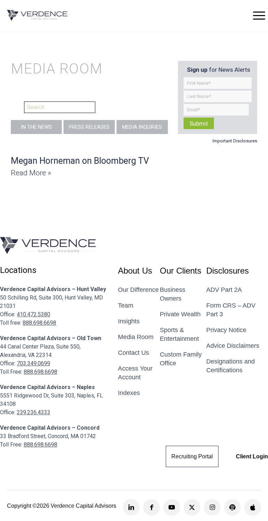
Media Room (136, 336)
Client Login (252, 456)
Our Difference (138, 289)
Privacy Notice (226, 329)
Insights (129, 321)
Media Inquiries (142, 127)
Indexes (129, 392)
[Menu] (259, 15)
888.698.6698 (39, 322)
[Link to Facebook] (151, 507)
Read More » (31, 173)
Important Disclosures (235, 140)
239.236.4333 (33, 412)
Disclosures (227, 271)
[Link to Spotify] (232, 507)
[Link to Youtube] (171, 507)
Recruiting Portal (192, 456)
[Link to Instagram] (212, 507)
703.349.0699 (33, 363)
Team (125, 305)
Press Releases (89, 127)
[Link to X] (192, 507)
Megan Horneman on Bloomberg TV (80, 161)
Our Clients (180, 271)
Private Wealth (180, 314)
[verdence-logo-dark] (37, 15)
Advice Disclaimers (232, 345)
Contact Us (133, 352)
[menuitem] (259, 15)
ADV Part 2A (224, 289)
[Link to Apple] (252, 507)
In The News (36, 127)
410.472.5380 (33, 314)
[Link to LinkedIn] (131, 507)
